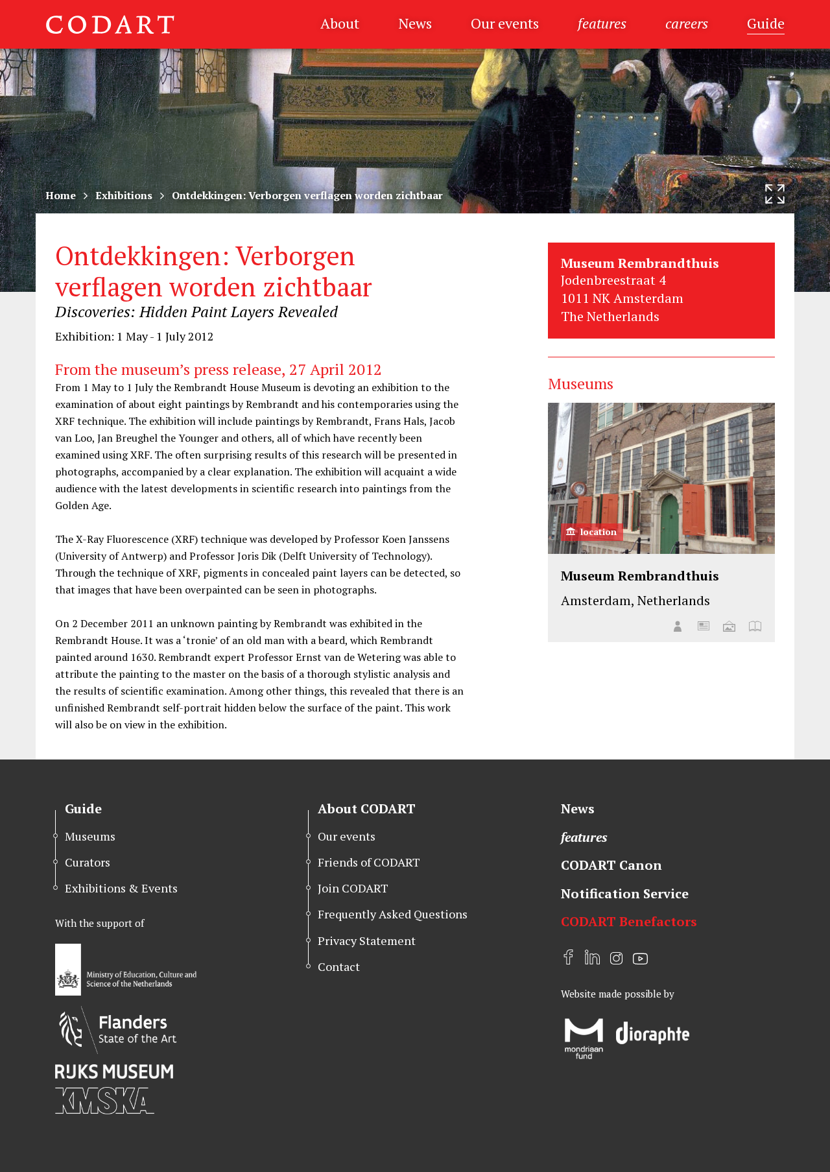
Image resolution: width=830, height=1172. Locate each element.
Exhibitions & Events (121, 888)
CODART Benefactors (629, 921)
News (415, 23)
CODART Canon (611, 865)
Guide (766, 23)
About (339, 23)
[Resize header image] (775, 194)
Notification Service (625, 893)
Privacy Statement (367, 940)
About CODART (367, 808)
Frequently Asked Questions (393, 914)
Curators (87, 862)
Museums (90, 836)
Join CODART (353, 888)
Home (60, 195)
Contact (339, 966)
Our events (505, 23)
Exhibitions (123, 195)
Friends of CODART (369, 862)
